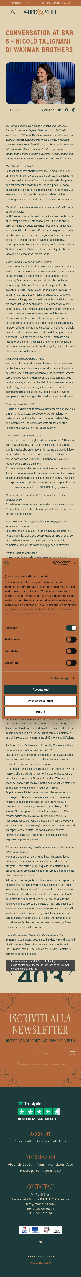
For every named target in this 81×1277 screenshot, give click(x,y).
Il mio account (46, 1141)
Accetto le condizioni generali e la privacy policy (43, 1064)
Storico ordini (24, 1141)
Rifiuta (40, 711)
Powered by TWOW (40, 1263)
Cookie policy (51, 1171)
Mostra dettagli (59, 678)
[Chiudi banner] (75, 563)
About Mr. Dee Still (21, 1164)
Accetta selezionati (40, 700)
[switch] (71, 640)
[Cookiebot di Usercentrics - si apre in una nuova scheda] (53, 562)
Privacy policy (29, 1171)
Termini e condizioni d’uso (55, 1164)
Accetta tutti (41, 689)
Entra (62, 1141)
